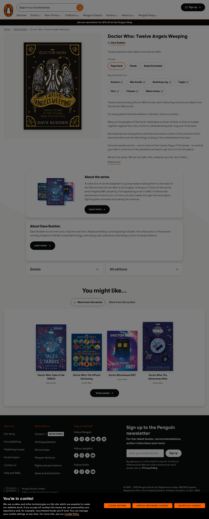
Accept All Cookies (189, 505)
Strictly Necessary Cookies (152, 505)
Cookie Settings (117, 505)
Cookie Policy (71, 514)
